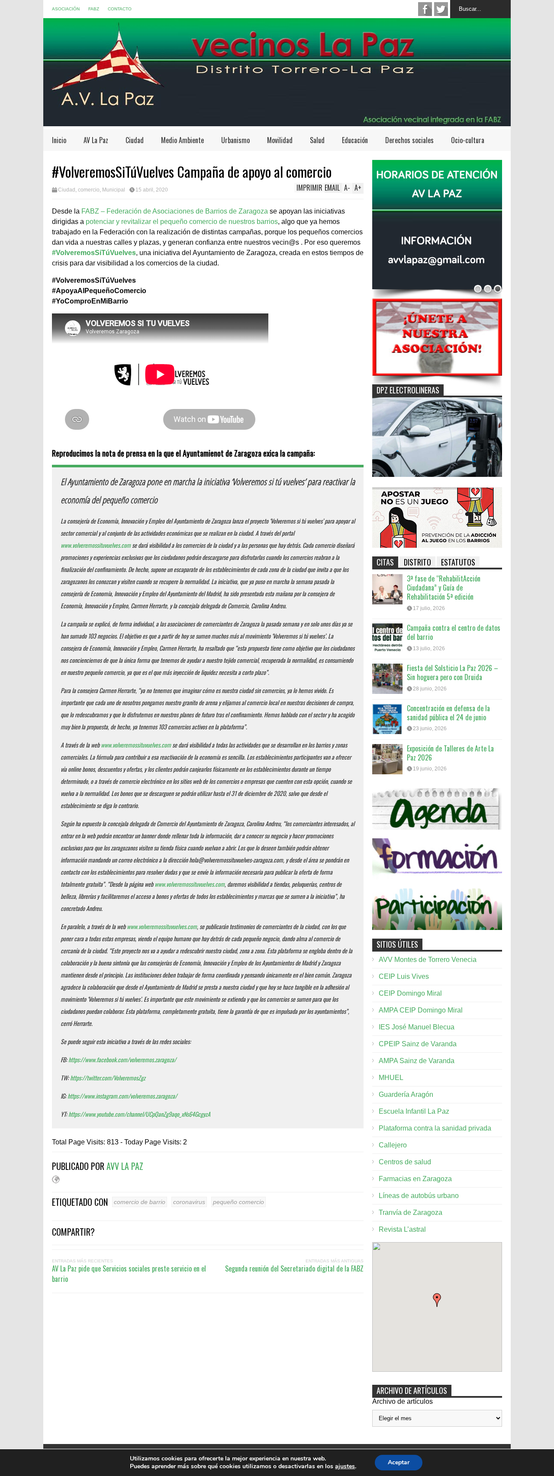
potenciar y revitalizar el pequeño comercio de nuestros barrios (181, 221)
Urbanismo (235, 140)
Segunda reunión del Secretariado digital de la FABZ (294, 1268)
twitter (441, 9)
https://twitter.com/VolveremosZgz (107, 1077)
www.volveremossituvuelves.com (96, 545)
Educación (355, 140)
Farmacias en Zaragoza (415, 1178)
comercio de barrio (139, 1201)
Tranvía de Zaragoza (410, 1212)
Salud (317, 140)
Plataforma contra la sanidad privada (435, 1128)
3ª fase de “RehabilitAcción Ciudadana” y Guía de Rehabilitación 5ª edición (443, 587)
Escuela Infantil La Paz (414, 1111)
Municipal (113, 190)
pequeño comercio (238, 1201)
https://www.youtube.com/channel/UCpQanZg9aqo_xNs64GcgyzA (139, 1113)
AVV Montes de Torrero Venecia (428, 959)
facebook (425, 9)
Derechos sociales (409, 140)
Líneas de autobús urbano (419, 1195)
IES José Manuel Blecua (416, 1027)
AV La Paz (96, 140)
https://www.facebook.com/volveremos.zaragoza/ (122, 1059)
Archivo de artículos (402, 1401)
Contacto (120, 8)
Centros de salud (405, 1162)
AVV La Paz (124, 1166)
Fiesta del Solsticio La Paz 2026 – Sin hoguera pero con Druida (452, 672)
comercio (89, 190)
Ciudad (135, 140)
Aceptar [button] (398, 1462)
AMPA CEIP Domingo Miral (421, 1010)
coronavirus (189, 1201)
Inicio (59, 140)
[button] (437, 1300)
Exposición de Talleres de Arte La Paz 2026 (450, 753)
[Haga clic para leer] (387, 589)
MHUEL (391, 1077)
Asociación (66, 8)
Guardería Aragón (406, 1094)
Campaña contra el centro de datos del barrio (453, 632)
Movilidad (280, 140)
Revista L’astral (402, 1229)
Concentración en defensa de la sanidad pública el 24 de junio (448, 712)
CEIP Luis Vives (404, 976)
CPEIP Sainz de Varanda (418, 1044)
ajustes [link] (345, 1466)
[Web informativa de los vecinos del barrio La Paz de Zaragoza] (277, 122)
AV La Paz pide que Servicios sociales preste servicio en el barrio (129, 1273)
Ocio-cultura (467, 140)
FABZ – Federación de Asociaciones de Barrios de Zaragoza (174, 211)
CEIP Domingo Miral (410, 993)
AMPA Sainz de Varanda (416, 1060)
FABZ (93, 8)
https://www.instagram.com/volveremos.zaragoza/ (122, 1095)
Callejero (393, 1145)
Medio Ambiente (182, 140)
